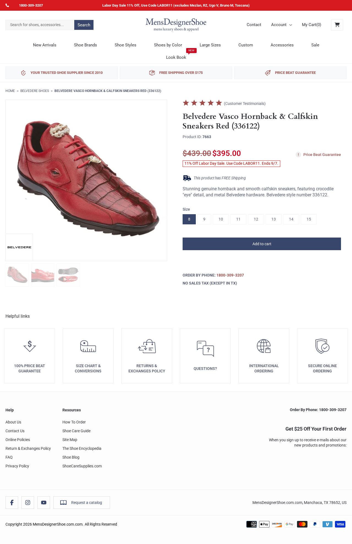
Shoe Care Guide (76, 431)
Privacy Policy (17, 466)
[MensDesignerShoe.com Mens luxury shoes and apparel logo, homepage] (176, 24)
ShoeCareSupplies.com (82, 466)
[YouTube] (44, 502)
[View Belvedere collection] (19, 247)
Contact (254, 24)
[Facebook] (12, 502)
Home (10, 91)
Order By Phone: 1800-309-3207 (318, 410)
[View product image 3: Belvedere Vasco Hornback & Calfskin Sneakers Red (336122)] (68, 275)
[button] (262, 244)
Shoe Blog (70, 457)
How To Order (74, 422)
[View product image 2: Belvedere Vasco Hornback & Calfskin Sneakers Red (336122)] (42, 275)
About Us (13, 422)
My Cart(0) (311, 24)
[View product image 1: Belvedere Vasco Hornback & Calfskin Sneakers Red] (17, 275)
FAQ (9, 457)
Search (84, 24)
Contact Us (15, 431)
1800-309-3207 (31, 5)
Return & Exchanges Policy (28, 448)
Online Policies (18, 439)
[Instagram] (28, 502)
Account (279, 24)
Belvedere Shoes (34, 91)
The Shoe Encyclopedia (81, 448)
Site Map (69, 439)
